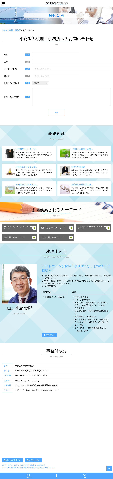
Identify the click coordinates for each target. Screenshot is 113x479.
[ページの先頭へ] (109, 468)
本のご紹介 (50, 335)
